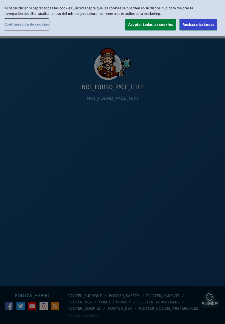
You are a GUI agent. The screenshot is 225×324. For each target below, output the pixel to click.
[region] (112, 18)
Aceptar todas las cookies (150, 24)
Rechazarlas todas (198, 24)
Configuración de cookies (26, 24)
